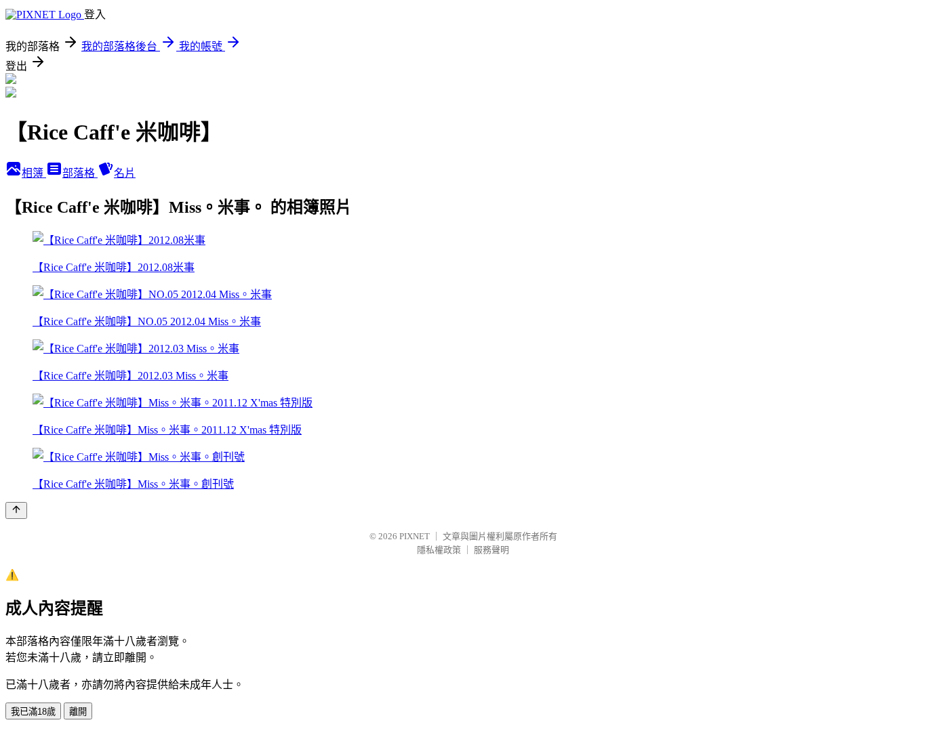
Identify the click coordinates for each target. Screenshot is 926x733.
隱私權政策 (439, 550)
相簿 (34, 173)
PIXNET (414, 536)
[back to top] (16, 510)
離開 (78, 712)
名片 (125, 173)
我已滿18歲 (33, 712)
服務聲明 (491, 550)
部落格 (80, 173)
